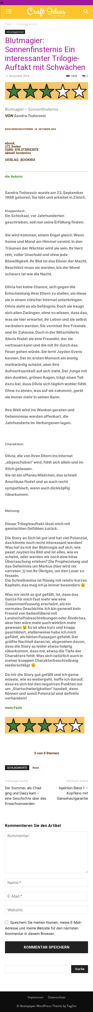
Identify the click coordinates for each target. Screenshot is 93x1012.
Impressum (35, 997)
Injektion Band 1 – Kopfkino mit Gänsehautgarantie (72, 793)
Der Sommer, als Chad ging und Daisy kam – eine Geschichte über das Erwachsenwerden (25, 796)
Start (8, 24)
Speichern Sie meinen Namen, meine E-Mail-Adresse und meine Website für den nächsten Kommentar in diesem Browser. (43, 928)
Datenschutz (56, 997)
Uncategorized (26, 24)
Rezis (35, 767)
